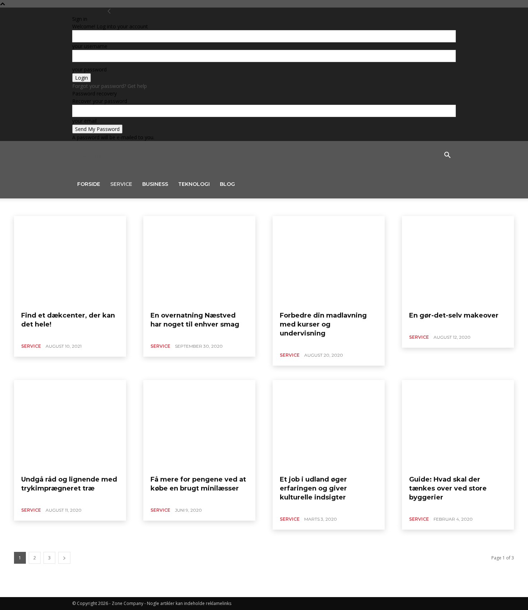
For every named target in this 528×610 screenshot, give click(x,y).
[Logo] (73, 155)
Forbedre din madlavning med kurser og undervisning (323, 324)
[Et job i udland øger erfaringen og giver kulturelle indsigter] (329, 425)
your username (89, 46)
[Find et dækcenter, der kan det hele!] (70, 261)
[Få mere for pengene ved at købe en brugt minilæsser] (199, 425)
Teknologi (194, 184)
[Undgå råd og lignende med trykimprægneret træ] (70, 425)
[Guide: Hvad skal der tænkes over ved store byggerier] (458, 425)
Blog (227, 184)
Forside (88, 184)
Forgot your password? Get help (109, 86)
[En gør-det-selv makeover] (458, 261)
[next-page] (64, 558)
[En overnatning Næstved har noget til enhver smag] (199, 261)
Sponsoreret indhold (104, 207)
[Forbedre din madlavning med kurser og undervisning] (329, 261)
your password (89, 69)
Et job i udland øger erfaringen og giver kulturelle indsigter (313, 488)
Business (155, 184)
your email (84, 120)
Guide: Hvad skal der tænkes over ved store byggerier (448, 488)
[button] (447, 155)
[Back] (109, 11)
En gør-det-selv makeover (454, 315)
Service (121, 184)
